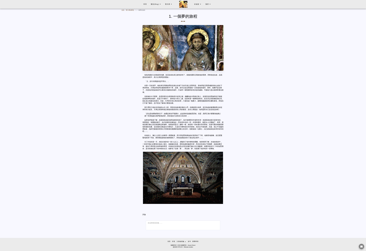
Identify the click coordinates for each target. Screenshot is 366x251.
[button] (156, 4)
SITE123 (180, 247)
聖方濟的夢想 (130, 10)
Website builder (188, 247)
